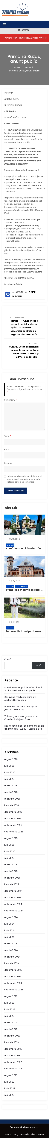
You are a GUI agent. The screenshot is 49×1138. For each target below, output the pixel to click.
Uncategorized (21, 586)
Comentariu (10, 400)
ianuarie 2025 (11, 884)
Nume (7, 436)
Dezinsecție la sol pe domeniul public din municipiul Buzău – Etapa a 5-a (24, 727)
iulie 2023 (9, 1002)
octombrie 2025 (13, 825)
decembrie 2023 (13, 970)
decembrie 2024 (13, 891)
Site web (8, 463)
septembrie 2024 (13, 910)
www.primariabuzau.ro (17, 179)
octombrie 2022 (13, 1062)
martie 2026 (11, 792)
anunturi (10, 545)
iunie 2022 (9, 1088)
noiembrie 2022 (12, 1055)
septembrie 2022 (13, 1068)
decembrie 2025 (13, 812)
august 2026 (11, 759)
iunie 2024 (9, 930)
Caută (7, 659)
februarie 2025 (12, 877)
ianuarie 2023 (11, 1042)
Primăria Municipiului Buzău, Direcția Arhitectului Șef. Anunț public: (23, 689)
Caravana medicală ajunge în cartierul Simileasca (20, 698)
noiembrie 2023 (12, 976)
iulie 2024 (9, 923)
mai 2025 (9, 858)
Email (7, 449)
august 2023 (10, 996)
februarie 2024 (12, 956)
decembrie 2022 (13, 1049)
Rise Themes (37, 1134)
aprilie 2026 (10, 785)
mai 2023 (9, 1016)
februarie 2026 (12, 798)
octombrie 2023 (13, 983)
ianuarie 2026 (11, 805)
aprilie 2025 (10, 864)
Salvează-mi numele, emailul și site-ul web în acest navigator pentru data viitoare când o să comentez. (24, 479)
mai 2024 (9, 937)
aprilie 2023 (10, 1022)
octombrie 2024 (13, 904)
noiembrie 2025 (12, 818)
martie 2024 (11, 950)
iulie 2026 (9, 765)
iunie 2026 (9, 772)
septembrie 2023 (13, 989)
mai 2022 (9, 1095)
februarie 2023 (12, 1035)
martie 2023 (10, 1029)
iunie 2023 (9, 1009)
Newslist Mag (12, 1134)
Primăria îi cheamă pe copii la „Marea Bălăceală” (20, 708)
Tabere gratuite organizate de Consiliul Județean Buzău (21, 718)
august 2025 (11, 838)
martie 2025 (11, 871)
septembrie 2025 (13, 831)
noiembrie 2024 (13, 897)
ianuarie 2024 (11, 963)
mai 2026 (9, 779)
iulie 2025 (9, 844)
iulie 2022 (9, 1081)
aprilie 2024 (10, 943)
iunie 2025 (9, 851)
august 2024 (11, 917)
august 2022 (10, 1075)
